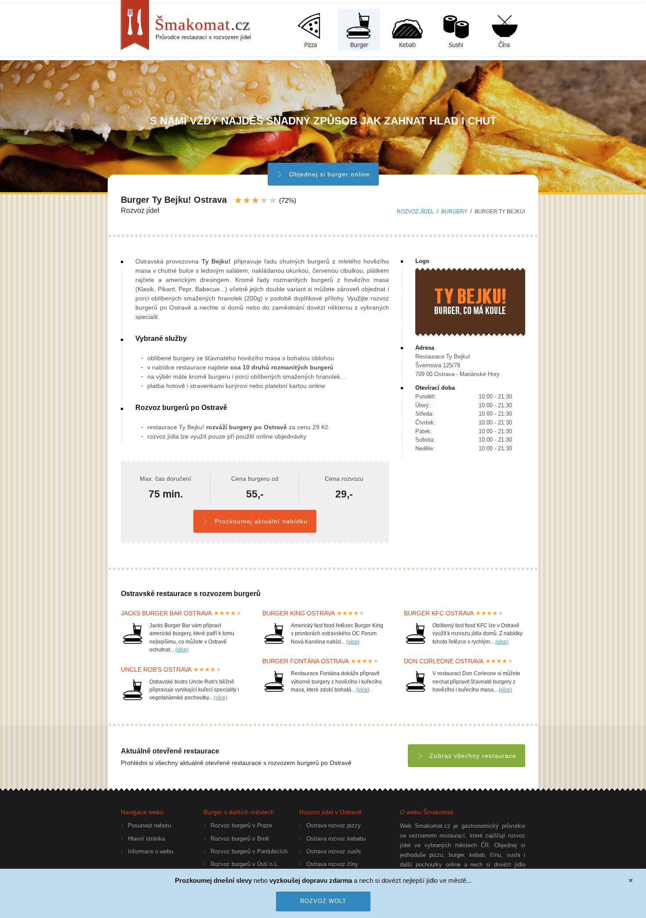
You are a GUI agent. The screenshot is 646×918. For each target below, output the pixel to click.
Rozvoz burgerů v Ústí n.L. (244, 864)
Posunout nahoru (149, 825)
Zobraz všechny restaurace (472, 755)
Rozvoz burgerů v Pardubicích (248, 851)
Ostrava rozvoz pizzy (333, 825)
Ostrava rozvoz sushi (333, 851)
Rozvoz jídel (415, 211)
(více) (182, 650)
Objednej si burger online (329, 174)
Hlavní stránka (146, 838)
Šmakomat (202, 24)
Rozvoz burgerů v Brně (239, 838)
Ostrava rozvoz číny (332, 864)
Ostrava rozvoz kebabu (336, 838)
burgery (454, 211)
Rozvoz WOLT (323, 901)
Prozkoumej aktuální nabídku (261, 521)
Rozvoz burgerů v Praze (241, 825)
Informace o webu (150, 851)
